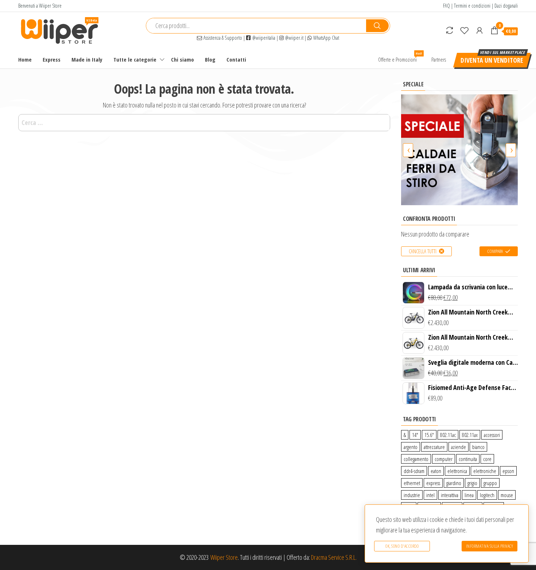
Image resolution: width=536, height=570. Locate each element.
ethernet (412, 483)
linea (469, 495)
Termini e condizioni (472, 5)
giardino (453, 483)
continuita (468, 458)
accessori (492, 434)
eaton (436, 471)
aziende (458, 446)
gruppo (490, 483)
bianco (478, 446)
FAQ (446, 5)
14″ (415, 434)
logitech (487, 495)
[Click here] (459, 149)
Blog (210, 59)
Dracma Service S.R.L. (334, 557)
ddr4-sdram (414, 471)
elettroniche (484, 471)
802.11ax (470, 434)
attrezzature (434, 446)
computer (444, 458)
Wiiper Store (224, 557)
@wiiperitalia (263, 37)
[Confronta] (449, 30)
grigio (472, 483)
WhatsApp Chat (325, 37)
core (487, 458)
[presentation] (408, 150)
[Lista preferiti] (464, 30)
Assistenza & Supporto (222, 37)
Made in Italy (86, 59)
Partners (438, 59)
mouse (507, 495)
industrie (412, 495)
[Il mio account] (479, 30)
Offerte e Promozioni (400, 57)
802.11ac (448, 434)
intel (430, 495)
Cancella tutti (422, 251)
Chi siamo (182, 59)
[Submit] (377, 25)
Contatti (236, 59)
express (433, 483)
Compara (495, 251)
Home (25, 59)
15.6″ (429, 434)
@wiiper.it (293, 37)
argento (410, 446)
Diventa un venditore (492, 60)
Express (52, 59)
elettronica (457, 471)
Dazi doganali (506, 5)
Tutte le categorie (134, 59)
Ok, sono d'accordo (402, 546)
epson (508, 471)
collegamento (416, 458)
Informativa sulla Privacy (489, 546)
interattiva (449, 495)
